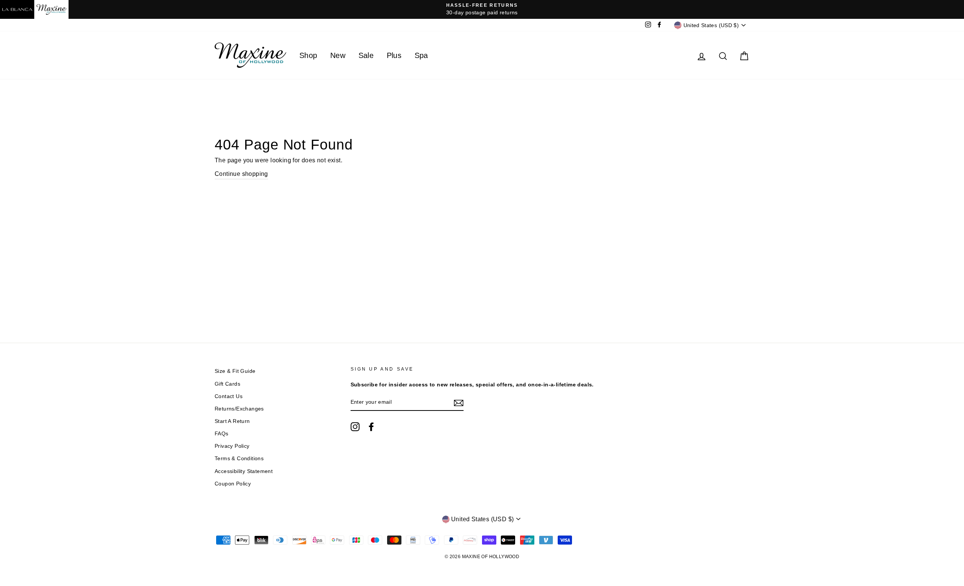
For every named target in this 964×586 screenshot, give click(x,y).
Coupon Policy (233, 484)
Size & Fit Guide (235, 371)
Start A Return (232, 421)
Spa (421, 55)
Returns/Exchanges (239, 409)
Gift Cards (227, 384)
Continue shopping (241, 174)
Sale (366, 55)
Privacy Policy (232, 446)
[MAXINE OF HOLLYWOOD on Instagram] (355, 426)
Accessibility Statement (244, 471)
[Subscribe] (459, 402)
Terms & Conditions (239, 458)
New (337, 55)
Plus (394, 55)
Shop (308, 55)
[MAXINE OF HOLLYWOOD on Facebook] (371, 426)
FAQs (222, 433)
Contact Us (229, 396)
